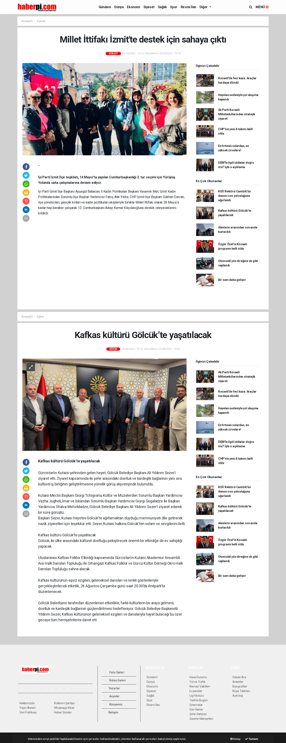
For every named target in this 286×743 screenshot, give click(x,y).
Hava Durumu (198, 677)
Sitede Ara (239, 677)
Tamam (253, 738)
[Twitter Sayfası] (28, 688)
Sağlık (162, 7)
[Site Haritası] (65, 688)
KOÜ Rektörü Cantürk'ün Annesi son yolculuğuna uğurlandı (234, 196)
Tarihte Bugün (198, 700)
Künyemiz (115, 704)
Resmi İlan (188, 7)
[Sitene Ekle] (73, 688)
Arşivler (114, 696)
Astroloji (237, 695)
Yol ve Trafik (197, 681)
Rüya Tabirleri (241, 691)
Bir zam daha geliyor (232, 279)
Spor (173, 7)
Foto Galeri (116, 672)
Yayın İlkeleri (27, 707)
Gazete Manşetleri (201, 718)
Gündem (105, 7)
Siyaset (149, 7)
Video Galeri (117, 680)
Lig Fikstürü (196, 695)
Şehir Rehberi (198, 714)
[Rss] (58, 688)
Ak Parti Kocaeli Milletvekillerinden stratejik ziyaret (236, 114)
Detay (237, 738)
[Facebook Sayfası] (21, 688)
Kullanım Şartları (64, 703)
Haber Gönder (63, 712)
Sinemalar (196, 705)
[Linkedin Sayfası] (51, 688)
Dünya (119, 7)
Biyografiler (239, 686)
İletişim (113, 712)
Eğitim (40, 316)
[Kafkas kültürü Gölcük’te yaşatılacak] (104, 404)
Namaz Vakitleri (199, 686)
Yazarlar (114, 688)
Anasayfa (27, 21)
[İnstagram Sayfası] (36, 688)
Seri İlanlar (196, 709)
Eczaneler (195, 691)
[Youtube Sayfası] (43, 688)
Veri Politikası (27, 712)
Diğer (204, 7)
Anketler (237, 681)
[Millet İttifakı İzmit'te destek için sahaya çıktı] (104, 109)
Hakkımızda (27, 703)
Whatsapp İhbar (64, 707)
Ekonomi (133, 7)
